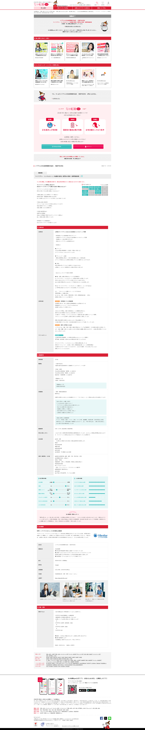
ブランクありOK (68, 663)
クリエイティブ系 (96, 654)
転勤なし (54, 663)
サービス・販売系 (72, 654)
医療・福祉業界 (89, 660)
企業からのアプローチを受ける (82, 8)
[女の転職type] (36, 720)
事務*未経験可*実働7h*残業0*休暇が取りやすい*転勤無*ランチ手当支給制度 (57, 81)
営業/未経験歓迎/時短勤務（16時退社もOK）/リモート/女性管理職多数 (103, 55)
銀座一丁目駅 (69, 658)
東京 (41, 709)
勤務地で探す (36, 709)
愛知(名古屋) (59, 709)
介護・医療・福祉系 (88, 654)
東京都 (47, 657)
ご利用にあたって (37, 718)
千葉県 (62, 657)
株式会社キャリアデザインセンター (46, 720)
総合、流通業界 (71, 661)
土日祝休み (93, 663)
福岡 (64, 709)
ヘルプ (71, 4)
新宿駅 (47, 658)
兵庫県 (73, 657)
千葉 (52, 709)
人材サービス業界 (63, 660)
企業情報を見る (56, 98)
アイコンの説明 (104, 184)
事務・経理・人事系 (50, 654)
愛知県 (66, 657)
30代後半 (67, 666)
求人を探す (43, 8)
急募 (59, 664)
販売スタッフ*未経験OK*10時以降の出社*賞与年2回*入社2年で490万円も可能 (57, 55)
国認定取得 (76, 711)
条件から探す (36, 711)
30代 (59, 666)
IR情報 (67, 720)
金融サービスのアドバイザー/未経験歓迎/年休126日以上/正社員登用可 (41, 55)
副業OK (50, 711)
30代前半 (63, 666)
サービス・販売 (56, 708)
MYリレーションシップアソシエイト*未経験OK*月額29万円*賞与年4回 (72, 55)
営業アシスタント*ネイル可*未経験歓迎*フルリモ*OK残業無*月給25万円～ (41, 81)
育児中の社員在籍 (68, 664)
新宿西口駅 (55, 658)
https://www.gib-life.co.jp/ (61, 578)
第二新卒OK (48, 663)
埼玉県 (59, 657)
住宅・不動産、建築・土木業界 (74, 660)
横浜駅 (60, 658)
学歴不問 (88, 663)
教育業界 (77, 661)
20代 (47, 666)
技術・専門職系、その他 (51, 655)
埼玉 (50, 709)
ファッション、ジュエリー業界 (52, 661)
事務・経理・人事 (71, 708)
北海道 (80, 657)
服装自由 (98, 663)
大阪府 (51, 657)
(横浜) (47, 709)
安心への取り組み (44, 718)
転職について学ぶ (101, 8)
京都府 (77, 657)
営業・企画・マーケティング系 (61, 654)
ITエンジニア (89, 708)
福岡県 (69, 657)
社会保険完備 (49, 664)
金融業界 (83, 660)
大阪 (55, 709)
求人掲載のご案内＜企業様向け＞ (85, 4)
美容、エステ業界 (63, 661)
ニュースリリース (68, 718)
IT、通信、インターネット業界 (52, 660)
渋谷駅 (51, 658)
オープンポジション (70, 80)
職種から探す (36, 708)
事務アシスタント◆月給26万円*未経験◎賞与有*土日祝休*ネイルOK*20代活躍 (88, 81)
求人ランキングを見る (63, 8)
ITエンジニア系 (80, 654)
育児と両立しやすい (60, 663)
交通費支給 (55, 664)
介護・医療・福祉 (96, 708)
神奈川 (44, 709)
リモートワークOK (44, 711)
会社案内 (63, 720)
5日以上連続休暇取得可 (78, 664)
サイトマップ (75, 4)
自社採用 (71, 720)
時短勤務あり (104, 663)
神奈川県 (55, 657)
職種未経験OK (76, 663)
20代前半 (55, 666)
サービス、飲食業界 (97, 660)
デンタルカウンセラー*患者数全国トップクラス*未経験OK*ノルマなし (88, 55)
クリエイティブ (63, 708)
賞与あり (62, 664)
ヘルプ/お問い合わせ (75, 718)
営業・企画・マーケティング (46, 708)
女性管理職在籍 (83, 663)
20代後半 (51, 666)
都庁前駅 (64, 658)
